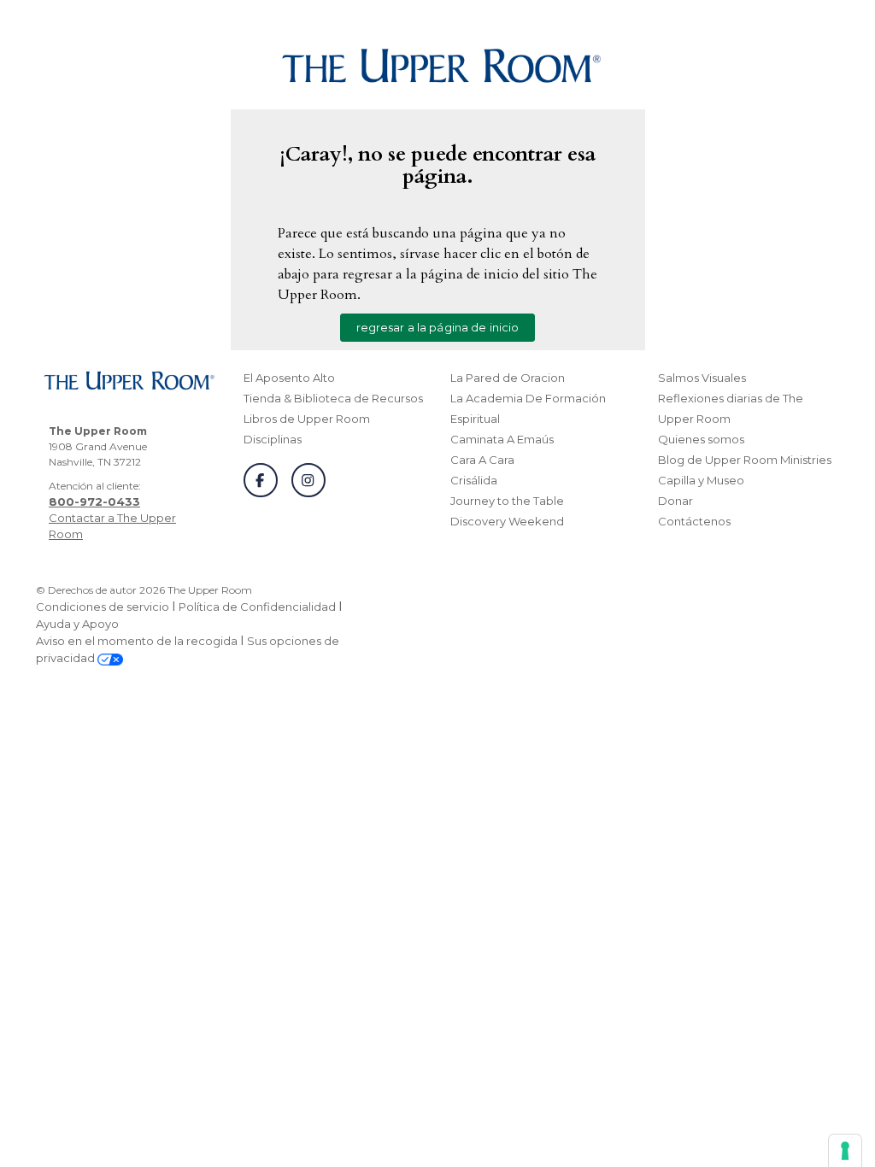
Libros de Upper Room (307, 418)
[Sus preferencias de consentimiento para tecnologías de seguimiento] (845, 1151)
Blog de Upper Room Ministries (744, 459)
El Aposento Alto (289, 377)
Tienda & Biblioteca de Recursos (333, 398)
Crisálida (473, 480)
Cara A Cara (482, 459)
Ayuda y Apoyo (77, 623)
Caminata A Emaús (502, 439)
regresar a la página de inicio (438, 327)
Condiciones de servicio (102, 606)
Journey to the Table (507, 500)
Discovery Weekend (507, 521)
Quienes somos (701, 439)
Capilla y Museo (701, 480)
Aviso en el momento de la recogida (137, 641)
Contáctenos (694, 521)
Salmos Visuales (702, 377)
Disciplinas (273, 439)
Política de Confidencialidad (257, 606)
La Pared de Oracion (507, 377)
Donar (675, 500)
